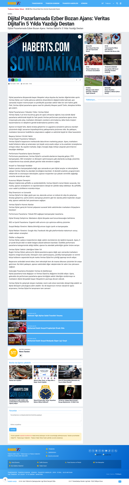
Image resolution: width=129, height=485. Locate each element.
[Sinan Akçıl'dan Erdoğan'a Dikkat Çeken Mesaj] (112, 80)
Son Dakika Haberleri (17, 466)
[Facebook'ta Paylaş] (9, 79)
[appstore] (98, 455)
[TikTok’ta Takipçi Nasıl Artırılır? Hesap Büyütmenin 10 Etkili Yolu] (69, 392)
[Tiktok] (109, 450)
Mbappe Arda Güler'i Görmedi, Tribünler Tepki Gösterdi (92, 91)
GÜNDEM (84, 3)
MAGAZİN (89, 46)
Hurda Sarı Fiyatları (15, 380)
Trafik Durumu (43, 462)
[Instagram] (99, 450)
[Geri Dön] (5, 479)
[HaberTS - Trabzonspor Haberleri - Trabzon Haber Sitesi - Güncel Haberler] (14, 3)
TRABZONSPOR (37, 3)
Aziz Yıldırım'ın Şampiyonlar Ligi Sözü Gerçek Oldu (39, 481)
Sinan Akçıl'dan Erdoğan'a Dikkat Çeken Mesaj (112, 91)
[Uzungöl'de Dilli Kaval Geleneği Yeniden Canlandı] (112, 59)
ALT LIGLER (21, 474)
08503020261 (52, 452)
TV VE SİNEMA (30, 474)
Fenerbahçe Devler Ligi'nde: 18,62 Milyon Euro (87, 481)
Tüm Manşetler (99, 462)
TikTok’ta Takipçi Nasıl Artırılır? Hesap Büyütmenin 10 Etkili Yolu (68, 401)
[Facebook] (89, 450)
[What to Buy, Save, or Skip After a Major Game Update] (45, 372)
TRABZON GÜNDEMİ (111, 67)
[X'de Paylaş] (12, 79)
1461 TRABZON (12, 474)
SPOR (106, 46)
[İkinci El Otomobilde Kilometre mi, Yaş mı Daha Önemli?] (69, 372)
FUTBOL (88, 88)
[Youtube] (106, 450)
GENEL (10, 14)
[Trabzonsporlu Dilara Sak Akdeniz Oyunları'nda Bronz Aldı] (112, 38)
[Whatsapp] (112, 450)
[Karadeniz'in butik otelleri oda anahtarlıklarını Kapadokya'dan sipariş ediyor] (20, 392)
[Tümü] (119, 100)
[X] (93, 450)
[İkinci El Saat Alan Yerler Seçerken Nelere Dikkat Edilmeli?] (45, 392)
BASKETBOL (39, 474)
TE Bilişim (118, 474)
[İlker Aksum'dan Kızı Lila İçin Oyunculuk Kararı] (93, 38)
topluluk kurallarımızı (26, 435)
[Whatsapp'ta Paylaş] (16, 79)
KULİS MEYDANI (67, 472)
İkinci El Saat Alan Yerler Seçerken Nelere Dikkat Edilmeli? (45, 401)
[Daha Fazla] (19, 79)
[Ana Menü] (119, 3)
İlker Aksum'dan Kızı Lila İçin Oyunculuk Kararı (43, 9)
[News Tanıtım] (13, 353)
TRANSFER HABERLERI (70, 3)
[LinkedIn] (102, 450)
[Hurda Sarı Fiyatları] (20, 372)
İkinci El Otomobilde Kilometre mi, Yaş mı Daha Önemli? (69, 381)
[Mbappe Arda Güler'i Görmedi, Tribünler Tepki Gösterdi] (93, 80)
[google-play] (106, 455)
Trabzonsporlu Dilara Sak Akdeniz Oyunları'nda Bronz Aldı (112, 49)
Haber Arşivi (43, 466)
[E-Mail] (20, 355)
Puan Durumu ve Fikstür (74, 462)
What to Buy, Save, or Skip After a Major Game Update (44, 381)
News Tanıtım (24, 352)
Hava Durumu (15, 462)
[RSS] (115, 450)
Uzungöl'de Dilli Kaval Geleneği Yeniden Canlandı (111, 70)
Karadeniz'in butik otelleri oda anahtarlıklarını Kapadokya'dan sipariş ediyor (19, 401)
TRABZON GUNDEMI (52, 3)
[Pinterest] (96, 450)
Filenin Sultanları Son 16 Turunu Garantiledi (93, 69)
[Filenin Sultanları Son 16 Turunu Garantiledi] (93, 59)
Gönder (12, 429)
